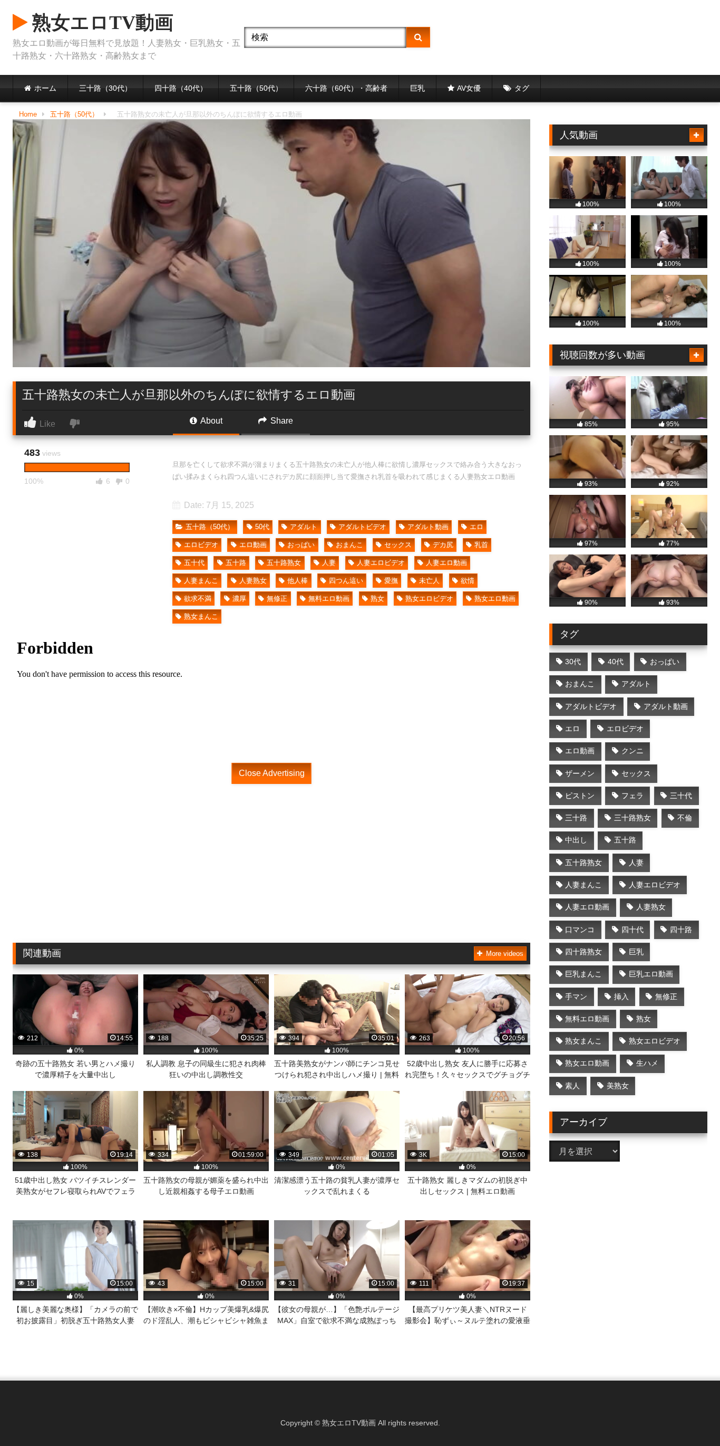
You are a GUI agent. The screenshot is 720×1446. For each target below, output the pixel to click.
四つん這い (346, 581)
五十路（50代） (256, 88)
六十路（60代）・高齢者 (346, 88)
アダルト (303, 527)
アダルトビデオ (362, 527)
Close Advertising (272, 773)
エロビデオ (201, 545)
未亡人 (429, 581)
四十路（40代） (180, 88)
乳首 (481, 545)
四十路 (681, 929)
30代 (573, 661)
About (210, 420)
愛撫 (391, 581)
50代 (262, 527)
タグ (521, 88)
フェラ (632, 795)
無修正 (277, 598)
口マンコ (580, 929)
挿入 (621, 996)
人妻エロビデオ (381, 563)
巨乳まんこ (583, 974)
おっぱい (301, 545)
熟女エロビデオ (429, 598)
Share (280, 420)
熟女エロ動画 (494, 598)
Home (28, 114)
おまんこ (349, 545)
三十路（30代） (105, 88)
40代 (616, 661)
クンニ (632, 750)
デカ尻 (443, 545)
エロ (476, 527)
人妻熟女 (253, 581)
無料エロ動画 (328, 598)
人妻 (329, 563)
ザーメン (580, 773)
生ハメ (647, 1063)
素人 (572, 1085)
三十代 (681, 795)
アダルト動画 (428, 527)
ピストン (580, 795)
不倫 (684, 817)
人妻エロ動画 (446, 563)
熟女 (377, 598)
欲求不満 (197, 598)
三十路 (576, 817)
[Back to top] (687, 1414)
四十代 (632, 929)
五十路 (236, 563)
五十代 (194, 563)
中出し (576, 840)
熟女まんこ (201, 616)
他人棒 (297, 581)
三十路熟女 (632, 817)
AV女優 (469, 88)
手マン (576, 996)
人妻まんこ (201, 581)
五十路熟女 (284, 563)
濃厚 (239, 598)
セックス (398, 545)
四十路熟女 (583, 951)
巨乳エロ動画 (651, 974)
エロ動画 (253, 545)
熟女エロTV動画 (100, 22)
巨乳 (417, 88)
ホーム (45, 88)
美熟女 (618, 1085)
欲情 (467, 581)
